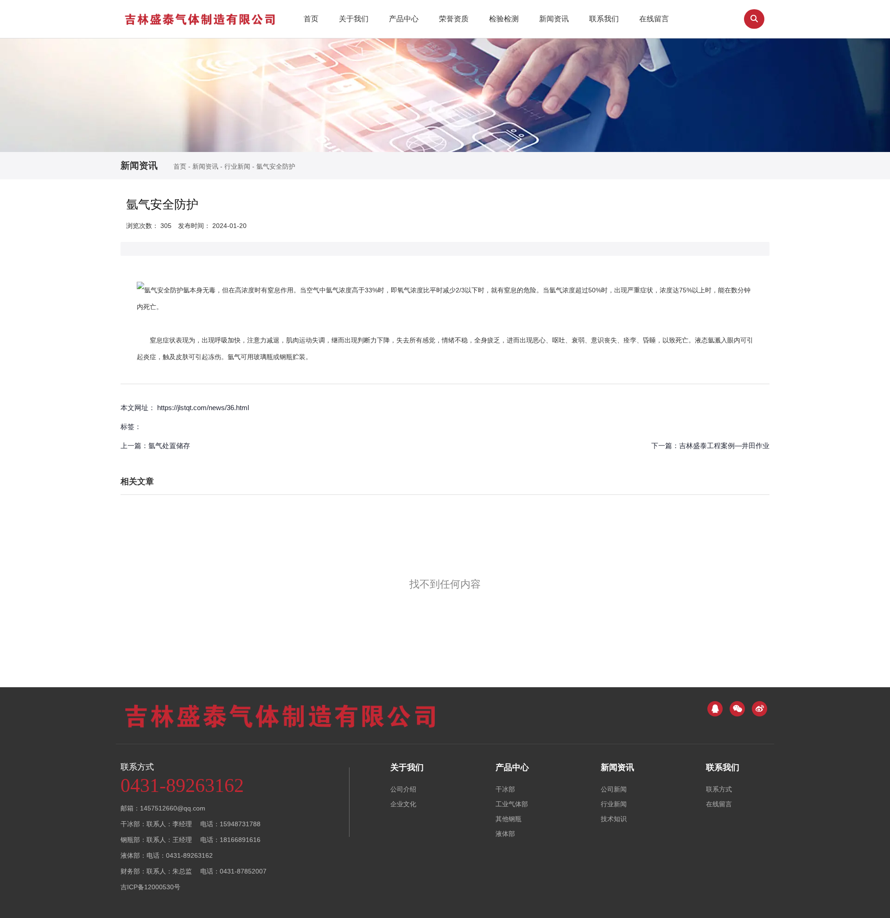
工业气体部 (512, 804)
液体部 (505, 833)
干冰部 (505, 789)
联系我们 (604, 19)
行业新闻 (237, 166)
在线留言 (654, 19)
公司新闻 (614, 789)
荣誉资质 (454, 19)
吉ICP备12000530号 (150, 887)
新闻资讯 (554, 19)
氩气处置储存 (169, 446)
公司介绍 (403, 789)
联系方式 (719, 789)
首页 (311, 19)
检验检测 (504, 19)
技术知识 (614, 819)
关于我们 (354, 19)
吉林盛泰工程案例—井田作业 (724, 446)
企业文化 (403, 804)
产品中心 (404, 19)
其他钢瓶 (508, 819)
